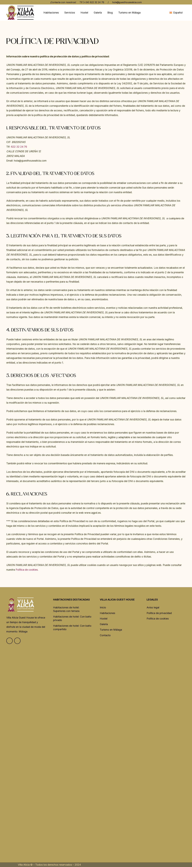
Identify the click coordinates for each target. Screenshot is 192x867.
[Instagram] (17, 641)
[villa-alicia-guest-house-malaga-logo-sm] (20, 12)
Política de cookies (27, 569)
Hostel (103, 618)
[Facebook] (9, 641)
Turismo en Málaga (111, 629)
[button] (177, 12)
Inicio (103, 607)
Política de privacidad (159, 613)
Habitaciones (107, 613)
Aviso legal (153, 607)
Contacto (105, 635)
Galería (104, 624)
